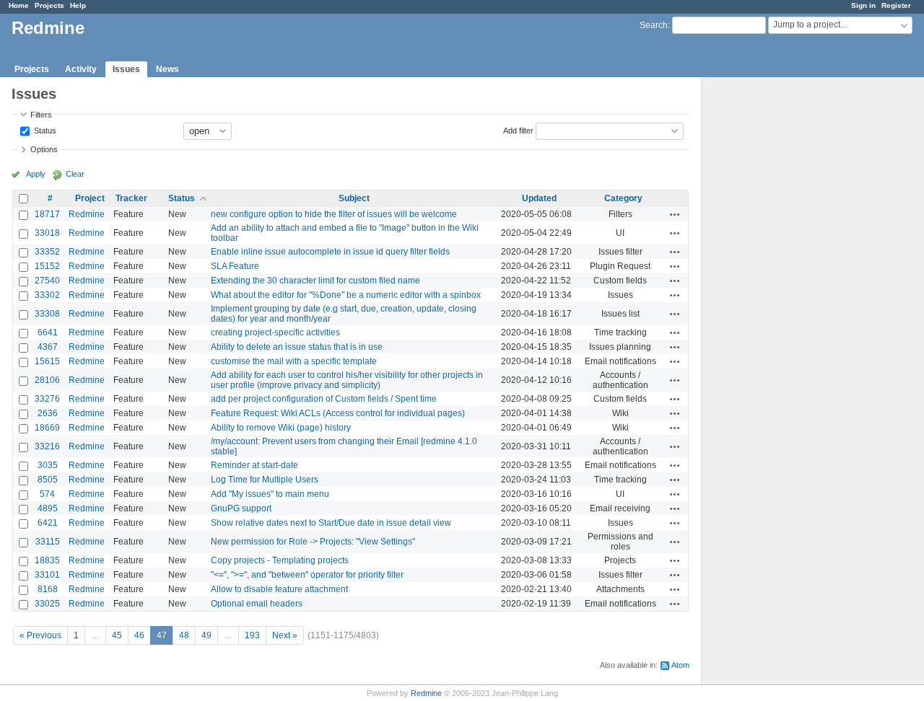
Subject (354, 198)
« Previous (40, 635)
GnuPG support (241, 508)
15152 (47, 266)
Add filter (518, 129)
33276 (47, 399)
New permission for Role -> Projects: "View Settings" (313, 542)
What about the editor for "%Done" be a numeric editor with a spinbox (346, 295)
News (167, 69)
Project (90, 198)
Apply (35, 173)
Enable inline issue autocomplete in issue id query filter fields (330, 252)
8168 (48, 589)
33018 (47, 233)
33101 (47, 575)
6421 (48, 523)
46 (139, 635)
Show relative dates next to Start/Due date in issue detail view (331, 523)
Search (654, 25)
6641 (48, 332)
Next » (284, 635)
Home (19, 5)
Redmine (87, 214)
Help (78, 5)
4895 (48, 508)
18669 (47, 428)
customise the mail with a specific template (294, 361)
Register (896, 5)
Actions (675, 214)
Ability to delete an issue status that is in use (297, 347)
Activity (81, 69)
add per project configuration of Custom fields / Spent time (324, 399)
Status (44, 129)
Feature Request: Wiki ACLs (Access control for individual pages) (338, 413)
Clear (75, 173)
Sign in (863, 5)
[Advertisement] (774, 303)
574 (47, 494)
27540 (47, 280)
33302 (47, 295)
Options (44, 149)
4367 (48, 347)
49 (206, 635)
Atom (680, 665)
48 (184, 635)
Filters (41, 114)
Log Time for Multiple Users (264, 480)
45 (117, 635)
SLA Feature (235, 266)
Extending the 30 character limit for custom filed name (315, 280)
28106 (47, 380)
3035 (48, 465)
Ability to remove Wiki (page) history (281, 428)
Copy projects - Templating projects (280, 560)
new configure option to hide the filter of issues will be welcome (334, 214)
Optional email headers (256, 604)
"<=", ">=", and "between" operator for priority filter (307, 575)
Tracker (131, 198)
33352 (47, 252)
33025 (47, 604)
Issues (126, 69)
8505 (48, 480)
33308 (47, 314)
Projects (49, 5)
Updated (539, 198)
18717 (47, 214)
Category (623, 198)
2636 (48, 413)
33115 (47, 542)
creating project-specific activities (275, 332)
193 (252, 635)
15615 (47, 361)
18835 (47, 560)
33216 (47, 446)
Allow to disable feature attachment (279, 589)
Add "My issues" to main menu (270, 494)
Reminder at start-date (254, 465)
